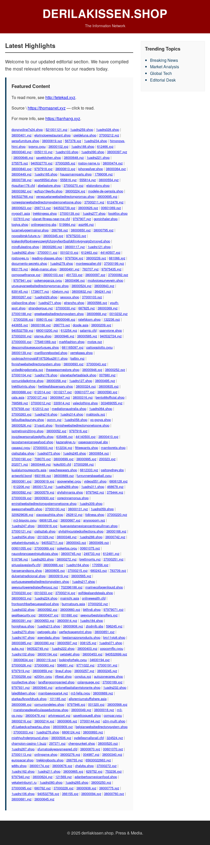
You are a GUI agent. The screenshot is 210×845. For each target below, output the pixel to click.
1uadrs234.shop (95, 140)
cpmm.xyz (54, 419)
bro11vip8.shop (114, 637)
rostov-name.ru (89, 163)
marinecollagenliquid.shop (104, 587)
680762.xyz (42, 787)
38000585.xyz (87, 335)
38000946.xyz (64, 335)
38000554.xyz (109, 179)
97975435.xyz (111, 269)
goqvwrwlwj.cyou (69, 481)
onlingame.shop (45, 754)
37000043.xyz (96, 363)
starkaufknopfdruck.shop (29, 698)
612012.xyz (41, 408)
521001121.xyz (56, 129)
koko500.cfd (62, 464)
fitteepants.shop (86, 447)
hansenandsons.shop (27, 570)
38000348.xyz (67, 536)
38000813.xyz (65, 168)
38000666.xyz (53, 564)
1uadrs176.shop (45, 374)
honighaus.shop (23, 626)
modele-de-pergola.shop (105, 191)
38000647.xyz (60, 397)
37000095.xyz (22, 787)
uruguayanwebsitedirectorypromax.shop (40, 285)
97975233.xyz (76, 235)
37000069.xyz (44, 548)
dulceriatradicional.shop (29, 575)
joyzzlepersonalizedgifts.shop (33, 436)
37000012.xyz (41, 402)
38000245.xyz (107, 670)
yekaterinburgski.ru (25, 542)
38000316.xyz (83, 397)
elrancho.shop (74, 302)
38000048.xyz (65, 319)
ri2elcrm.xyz (60, 291)
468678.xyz (115, 486)
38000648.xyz (74, 157)
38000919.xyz (58, 575)
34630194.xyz (100, 659)
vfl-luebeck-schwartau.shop (31, 726)
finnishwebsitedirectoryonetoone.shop (82, 425)
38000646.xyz (23, 157)
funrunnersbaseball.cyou (94, 475)
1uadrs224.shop (45, 598)
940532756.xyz (48, 793)
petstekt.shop (70, 654)
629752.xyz (94, 771)
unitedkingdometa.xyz (27, 369)
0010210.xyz (69, 252)
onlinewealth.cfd (94, 598)
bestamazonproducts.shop (81, 637)
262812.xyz (74, 514)
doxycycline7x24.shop (27, 129)
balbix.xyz (77, 358)
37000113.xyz (22, 754)
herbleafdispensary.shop (55, 386)
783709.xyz (118, 570)
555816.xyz (68, 179)
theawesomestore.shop (62, 369)
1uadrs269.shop (66, 486)
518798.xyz (20, 559)
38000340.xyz (112, 754)
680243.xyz (98, 570)
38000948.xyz (92, 369)
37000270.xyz (73, 185)
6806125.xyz (48, 520)
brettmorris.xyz (90, 559)
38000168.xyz (116, 531)
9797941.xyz (22, 280)
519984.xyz (67, 224)
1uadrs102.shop (23, 654)
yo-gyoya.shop (100, 419)
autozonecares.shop (108, 676)
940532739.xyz (64, 207)
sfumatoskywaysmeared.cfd (57, 748)
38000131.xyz (78, 508)
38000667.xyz (70, 520)
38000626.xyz (88, 207)
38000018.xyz (104, 709)
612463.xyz (89, 252)
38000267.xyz (22, 296)
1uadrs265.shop (76, 782)
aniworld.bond (22, 475)
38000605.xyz (55, 570)
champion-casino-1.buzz (29, 743)
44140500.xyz (86, 436)
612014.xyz (42, 391)
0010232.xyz (118, 313)
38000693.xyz (73, 363)
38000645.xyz (44, 799)
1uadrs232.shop (114, 687)
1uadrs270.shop (23, 631)
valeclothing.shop (85, 402)
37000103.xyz (92, 296)
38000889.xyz (64, 475)
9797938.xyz (21, 408)
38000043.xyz (76, 542)
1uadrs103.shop (66, 151)
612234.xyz (64, 447)
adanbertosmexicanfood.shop (96, 776)
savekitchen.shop (48, 157)
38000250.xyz (101, 782)
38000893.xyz (93, 732)
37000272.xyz (107, 765)
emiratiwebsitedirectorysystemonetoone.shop (44, 503)
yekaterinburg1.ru (24, 782)
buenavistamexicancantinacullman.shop (89, 525)
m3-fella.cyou (80, 693)
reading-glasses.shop (47, 258)
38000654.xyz (99, 453)
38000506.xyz (61, 737)
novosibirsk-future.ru (26, 235)
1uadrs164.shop (77, 564)
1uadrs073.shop (48, 453)
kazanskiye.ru (66, 441)
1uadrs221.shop (98, 157)
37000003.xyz (43, 447)
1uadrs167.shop (23, 637)
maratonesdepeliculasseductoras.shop (40, 709)
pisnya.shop (42, 335)
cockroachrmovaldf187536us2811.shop (40, 358)
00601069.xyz (111, 207)
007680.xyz (107, 374)
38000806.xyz (67, 721)
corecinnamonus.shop (73, 497)
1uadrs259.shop (81, 129)
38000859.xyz (42, 670)
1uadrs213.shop (48, 626)
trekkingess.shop (45, 213)
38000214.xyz (44, 721)
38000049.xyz (81, 709)
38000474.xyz (113, 163)
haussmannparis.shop (76, 174)
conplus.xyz (83, 676)
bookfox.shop (118, 213)
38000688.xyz (22, 391)
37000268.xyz (84, 464)
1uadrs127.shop (80, 380)
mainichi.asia (69, 598)
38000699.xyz (64, 458)
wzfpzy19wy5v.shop (48, 191)
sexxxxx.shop (69, 296)
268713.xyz (42, 207)
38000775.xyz (109, 787)
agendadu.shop (48, 637)
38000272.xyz (67, 559)
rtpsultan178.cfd (23, 185)
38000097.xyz (95, 274)
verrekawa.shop (81, 352)
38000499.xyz (99, 542)
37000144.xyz (90, 721)
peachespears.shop (63, 469)
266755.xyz (74, 760)
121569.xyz (63, 776)
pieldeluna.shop (85, 135)
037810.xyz (21, 218)
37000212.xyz (109, 135)
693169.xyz (43, 475)
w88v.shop (19, 765)
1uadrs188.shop (82, 146)
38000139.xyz (22, 352)
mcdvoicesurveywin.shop (105, 280)
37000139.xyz (70, 213)
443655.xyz (20, 324)
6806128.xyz (118, 481)
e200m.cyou (43, 676)
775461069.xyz (45, 341)
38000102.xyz (58, 146)
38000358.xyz (56, 380)
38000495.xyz (105, 380)
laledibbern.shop (23, 693)
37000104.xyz (22, 374)
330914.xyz (62, 402)
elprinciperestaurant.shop (52, 135)
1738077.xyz (40, 291)
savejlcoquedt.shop (87, 715)
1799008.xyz (103, 174)
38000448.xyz (41, 464)
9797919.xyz (21, 670)
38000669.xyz (103, 693)
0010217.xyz (63, 391)
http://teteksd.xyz (60, 97)
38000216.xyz (22, 721)
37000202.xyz (98, 603)
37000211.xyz (94, 202)
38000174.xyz (39, 765)
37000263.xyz (22, 414)
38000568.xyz (117, 704)
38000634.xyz (23, 659)
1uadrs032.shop (23, 609)
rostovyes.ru (20, 258)
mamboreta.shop (113, 447)
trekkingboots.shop (50, 760)
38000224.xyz (75, 191)
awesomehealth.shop (27, 508)
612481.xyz (111, 553)
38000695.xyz (107, 196)
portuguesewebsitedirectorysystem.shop (40, 581)
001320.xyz (96, 704)
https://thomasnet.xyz (47, 108)
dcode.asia (80, 324)
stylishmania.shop (70, 492)
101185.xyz (57, 698)
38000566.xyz (97, 302)
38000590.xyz (107, 391)
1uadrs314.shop (71, 414)
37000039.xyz (22, 497)
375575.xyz (20, 163)
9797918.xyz (43, 168)
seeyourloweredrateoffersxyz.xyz (35, 587)
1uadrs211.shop (48, 771)
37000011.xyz (47, 252)
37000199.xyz (114, 263)
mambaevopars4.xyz (53, 693)
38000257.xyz (84, 670)
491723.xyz (74, 274)
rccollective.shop (23, 682)
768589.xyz (20, 402)
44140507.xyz (110, 252)
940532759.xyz (22, 330)
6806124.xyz (71, 732)
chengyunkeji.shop (81, 743)
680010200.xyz (47, 330)
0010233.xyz (43, 592)
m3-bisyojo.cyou (25, 520)
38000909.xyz (63, 726)
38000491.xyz (69, 269)
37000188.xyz (22, 313)
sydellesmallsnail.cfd (89, 737)
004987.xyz (91, 754)
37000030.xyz (66, 308)
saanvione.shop (110, 330)
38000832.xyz (82, 291)
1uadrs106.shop (23, 793)
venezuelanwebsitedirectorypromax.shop (65, 196)
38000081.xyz (22, 481)
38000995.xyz (86, 458)
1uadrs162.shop (23, 771)
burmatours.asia (73, 603)
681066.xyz (117, 258)
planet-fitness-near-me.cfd (51, 218)
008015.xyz (44, 319)
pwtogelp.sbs (46, 631)
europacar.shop (23, 760)
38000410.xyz (108, 436)
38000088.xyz (22, 704)
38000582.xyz (47, 609)
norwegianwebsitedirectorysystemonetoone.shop (46, 202)
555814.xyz (87, 179)
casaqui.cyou (21, 447)
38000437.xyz (48, 615)
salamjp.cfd (88, 330)
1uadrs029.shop (45, 296)
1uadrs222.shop (63, 648)
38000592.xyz (22, 492)
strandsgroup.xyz (40, 308)
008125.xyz (88, 642)
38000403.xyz (87, 648)
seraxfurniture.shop (25, 140)
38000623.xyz (22, 207)
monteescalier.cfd (88, 263)
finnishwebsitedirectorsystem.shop (36, 363)
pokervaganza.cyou (48, 280)
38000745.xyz (71, 553)
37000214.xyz (65, 592)
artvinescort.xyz (59, 715)
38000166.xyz (41, 324)
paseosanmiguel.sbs (93, 441)
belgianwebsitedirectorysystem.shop (102, 726)
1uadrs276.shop (47, 732)
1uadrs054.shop (23, 536)
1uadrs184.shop (91, 620)
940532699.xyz (116, 654)
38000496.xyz (75, 280)
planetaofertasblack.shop (78, 374)
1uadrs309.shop (90, 503)
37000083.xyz (44, 665)
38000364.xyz (116, 168)
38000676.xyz (62, 765)
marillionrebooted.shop (50, 352)
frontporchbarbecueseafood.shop (35, 603)
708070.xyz (42, 458)
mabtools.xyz (95, 414)
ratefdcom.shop (89, 319)
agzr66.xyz (86, 224)
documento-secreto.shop (29, 263)
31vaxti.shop (43, 425)
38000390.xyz (44, 642)
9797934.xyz (74, 258)
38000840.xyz (22, 168)
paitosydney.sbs (112, 469)
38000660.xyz (70, 609)
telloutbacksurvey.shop (28, 419)
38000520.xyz (108, 743)
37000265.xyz (65, 163)
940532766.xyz (22, 196)
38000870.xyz (90, 748)
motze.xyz (94, 341)
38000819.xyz (52, 140)
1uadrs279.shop (61, 263)
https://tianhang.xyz (62, 118)
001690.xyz (69, 615)
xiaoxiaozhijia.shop (49, 514)
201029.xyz (45, 536)
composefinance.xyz (26, 274)
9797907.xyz (82, 218)
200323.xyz (107, 458)
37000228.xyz (64, 787)
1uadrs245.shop (74, 453)
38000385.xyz (22, 642)
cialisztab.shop (45, 531)
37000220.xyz (117, 514)
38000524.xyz (81, 285)
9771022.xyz (85, 665)
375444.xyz (115, 492)
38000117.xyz (75, 246)
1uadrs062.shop (23, 252)
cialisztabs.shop (23, 453)
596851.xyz (65, 665)
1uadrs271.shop (49, 302)
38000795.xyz (103, 230)
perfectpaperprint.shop (75, 631)
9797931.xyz (21, 687)
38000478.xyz (35, 715)
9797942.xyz (95, 492)
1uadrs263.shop (42, 559)
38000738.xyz (22, 179)
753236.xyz (113, 771)
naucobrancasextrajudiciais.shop (35, 553)
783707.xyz (90, 269)
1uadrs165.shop (45, 174)
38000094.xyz (91, 793)
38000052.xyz (56, 430)
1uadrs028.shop (107, 129)
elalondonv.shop (98, 185)
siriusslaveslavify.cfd (26, 564)
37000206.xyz (23, 319)
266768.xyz (59, 230)
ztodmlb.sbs (94, 626)
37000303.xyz (23, 732)
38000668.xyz (97, 313)
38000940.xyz (42, 687)
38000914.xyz (67, 620)
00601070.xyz (113, 748)
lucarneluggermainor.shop (30, 230)
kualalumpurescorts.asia (29, 469)
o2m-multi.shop (114, 721)
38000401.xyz (22, 135)
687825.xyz (86, 308)
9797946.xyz (76, 704)
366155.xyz (70, 793)
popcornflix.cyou (111, 648)
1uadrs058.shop (75, 419)
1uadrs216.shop (45, 414)
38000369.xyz (108, 308)
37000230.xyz (22, 592)
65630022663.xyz (98, 760)
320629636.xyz (22, 514)
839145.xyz (20, 291)
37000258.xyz (22, 676)
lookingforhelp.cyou (73, 659)
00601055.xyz (22, 548)
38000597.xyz (67, 642)
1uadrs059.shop (102, 508)
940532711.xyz (52, 542)
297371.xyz (57, 743)
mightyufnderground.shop (30, 737)
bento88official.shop (110, 397)
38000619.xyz (44, 481)
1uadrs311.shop (92, 486)
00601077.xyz (84, 391)
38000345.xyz (53, 235)
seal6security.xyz (24, 615)
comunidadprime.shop (28, 380)
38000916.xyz (47, 525)
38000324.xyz (86, 386)
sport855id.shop (45, 179)
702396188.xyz (71, 587)
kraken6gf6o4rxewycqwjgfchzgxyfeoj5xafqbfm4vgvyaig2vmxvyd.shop (61, 241)
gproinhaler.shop (106, 218)
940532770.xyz (41, 163)
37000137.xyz (37, 397)
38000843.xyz (104, 285)
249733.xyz (92, 553)
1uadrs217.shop (83, 581)
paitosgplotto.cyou (99, 347)
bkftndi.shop (92, 609)
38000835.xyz (109, 386)
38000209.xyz (101, 324)
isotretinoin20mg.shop (28, 430)
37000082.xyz (118, 274)
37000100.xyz (55, 508)
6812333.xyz (89, 469)
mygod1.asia (21, 213)
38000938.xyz (86, 787)
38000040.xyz (22, 151)
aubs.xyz (18, 648)
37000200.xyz (22, 335)
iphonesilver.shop (90, 168)
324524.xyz (115, 737)
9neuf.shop (63, 670)
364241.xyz (102, 291)
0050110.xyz (43, 151)
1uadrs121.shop (99, 246)
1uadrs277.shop (94, 213)
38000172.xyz (42, 486)
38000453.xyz (92, 654)
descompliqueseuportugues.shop (35, 347)
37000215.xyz (78, 570)
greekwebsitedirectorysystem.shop (59, 313)
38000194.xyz (47, 654)
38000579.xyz (44, 492)
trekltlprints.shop (23, 386)
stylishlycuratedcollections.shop (80, 531)
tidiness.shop (94, 514)
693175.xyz (20, 269)
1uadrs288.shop (90, 536)
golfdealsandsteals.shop (95, 592)
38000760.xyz (114, 793)
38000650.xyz (81, 230)
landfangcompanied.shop (56, 682)
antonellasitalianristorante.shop (77, 687)
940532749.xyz (38, 648)
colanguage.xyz (88, 682)
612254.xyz (69, 330)
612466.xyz (105, 146)
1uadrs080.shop (50, 782)
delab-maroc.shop (44, 269)
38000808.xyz (73, 626)
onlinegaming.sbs (43, 224)
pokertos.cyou (67, 548)
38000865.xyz (73, 771)
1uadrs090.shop (92, 151)
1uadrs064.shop (100, 408)
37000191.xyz (107, 665)
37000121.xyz (22, 531)
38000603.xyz (22, 598)
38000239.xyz (96, 258)
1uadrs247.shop (23, 525)
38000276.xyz (70, 754)
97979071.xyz (113, 609)
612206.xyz (21, 486)
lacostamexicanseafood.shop (32, 441)
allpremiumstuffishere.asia (88, 698)
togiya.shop (20, 224)
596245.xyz (114, 626)
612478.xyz (115, 202)
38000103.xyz (53, 274)
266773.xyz (62, 324)
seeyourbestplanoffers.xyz (99, 615)
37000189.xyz (112, 682)
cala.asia (18, 397)
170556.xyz (100, 564)
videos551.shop (95, 481)
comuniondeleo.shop (49, 704)
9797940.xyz (21, 776)
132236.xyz (111, 319)
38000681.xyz (22, 799)
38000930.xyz (44, 497)
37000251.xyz (113, 559)
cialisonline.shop (23, 302)
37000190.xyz (22, 458)
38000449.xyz (22, 174)
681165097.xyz (72, 347)
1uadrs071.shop (110, 642)
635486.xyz (64, 436)
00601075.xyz (90, 548)
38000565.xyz (81, 575)
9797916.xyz (78, 430)
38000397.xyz (117, 151)
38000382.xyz (22, 191)
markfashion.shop (72, 341)
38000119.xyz (46, 659)
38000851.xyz (104, 631)
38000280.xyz (52, 246)
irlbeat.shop (63, 676)
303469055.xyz (111, 402)
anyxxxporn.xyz (94, 520)
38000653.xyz (44, 620)
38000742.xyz (115, 536)
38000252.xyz (115, 369)
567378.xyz (73, 140)
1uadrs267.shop (23, 748)
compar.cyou (113, 715)
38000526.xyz (22, 425)
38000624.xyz (42, 776)
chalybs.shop (84, 765)
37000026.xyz (22, 665)
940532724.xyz (111, 335)
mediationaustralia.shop (69, 408)
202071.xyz (20, 464)
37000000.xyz (22, 341)
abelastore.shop (49, 185)
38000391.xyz (22, 620)
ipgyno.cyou (37, 146)
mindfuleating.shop (25, 246)
